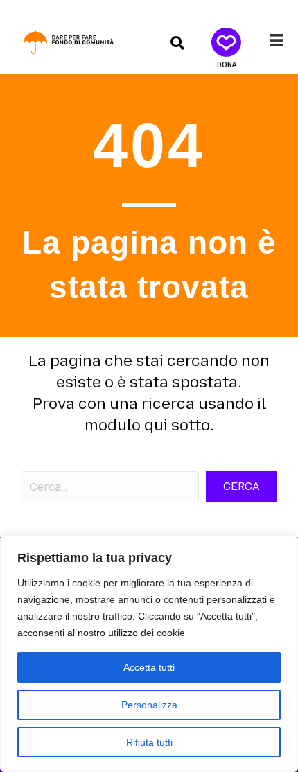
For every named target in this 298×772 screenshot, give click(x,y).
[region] (149, 653)
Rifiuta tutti (149, 742)
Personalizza (149, 704)
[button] (177, 42)
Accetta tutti (149, 667)
